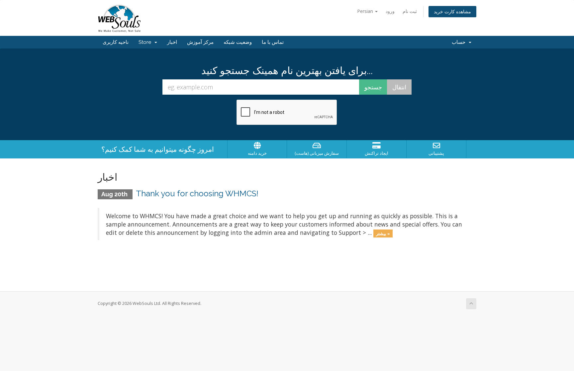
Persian (365, 11)
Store (146, 42)
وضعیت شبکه (238, 42)
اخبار (172, 42)
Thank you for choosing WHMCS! (197, 193)
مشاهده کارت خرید (452, 11)
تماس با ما (273, 42)
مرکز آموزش (200, 42)
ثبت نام (410, 11)
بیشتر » (383, 233)
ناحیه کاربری (116, 42)
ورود (390, 11)
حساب (460, 42)
